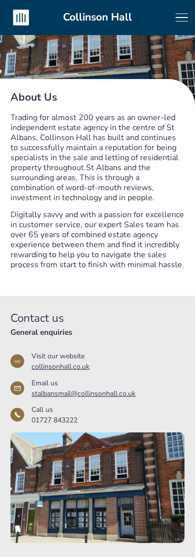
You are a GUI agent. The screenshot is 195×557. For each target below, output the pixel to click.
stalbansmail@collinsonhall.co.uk (84, 393)
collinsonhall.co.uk (61, 366)
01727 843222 (55, 420)
